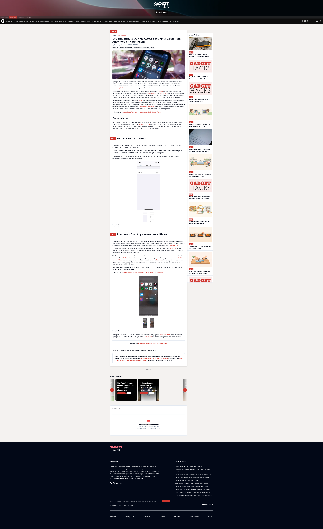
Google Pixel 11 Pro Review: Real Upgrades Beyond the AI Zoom (199, 197)
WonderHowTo (4, 17)
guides (149, 337)
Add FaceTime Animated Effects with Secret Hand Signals (191, 483)
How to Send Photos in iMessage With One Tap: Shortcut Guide (199, 150)
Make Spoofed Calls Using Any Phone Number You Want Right (192, 492)
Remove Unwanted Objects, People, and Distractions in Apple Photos (192, 470)
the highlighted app (126, 258)
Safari (140, 101)
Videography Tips (165, 21)
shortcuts (163, 93)
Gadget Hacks (13, 17)
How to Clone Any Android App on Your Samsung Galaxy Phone (193, 474)
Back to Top (206, 504)
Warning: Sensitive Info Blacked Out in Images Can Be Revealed (193, 495)
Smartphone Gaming (133, 21)
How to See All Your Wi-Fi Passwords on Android (188, 466)
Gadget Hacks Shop (12, 21)
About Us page (139, 478)
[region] (148, 185)
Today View (173, 248)
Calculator (159, 260)
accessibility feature (118, 88)
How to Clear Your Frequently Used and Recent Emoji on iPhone (193, 489)
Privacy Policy (126, 501)
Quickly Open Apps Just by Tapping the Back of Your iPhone (141, 112)
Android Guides (34, 21)
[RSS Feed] (121, 483)
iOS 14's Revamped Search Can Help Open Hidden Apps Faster (142, 273)
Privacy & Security (97, 21)
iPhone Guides (44, 21)
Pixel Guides (63, 21)
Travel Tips (155, 21)
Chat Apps (176, 21)
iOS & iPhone (161, 12)
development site (164, 335)
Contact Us (134, 501)
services (153, 93)
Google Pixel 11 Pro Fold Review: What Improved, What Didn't (199, 78)
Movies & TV (122, 21)
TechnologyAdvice (129, 516)
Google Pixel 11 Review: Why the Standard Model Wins (199, 100)
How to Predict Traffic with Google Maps (186, 480)
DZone (210, 516)
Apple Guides (23, 21)
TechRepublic (147, 516)
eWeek (163, 516)
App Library (174, 245)
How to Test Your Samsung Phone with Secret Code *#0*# (191, 486)
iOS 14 (161, 91)
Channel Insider (194, 516)
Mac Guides (54, 21)
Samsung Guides (73, 21)
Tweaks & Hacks (85, 21)
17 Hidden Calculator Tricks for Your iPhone (152, 343)
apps (148, 93)
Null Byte (28, 17)
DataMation (177, 516)
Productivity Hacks (111, 21)
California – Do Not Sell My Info (147, 501)
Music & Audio (146, 21)
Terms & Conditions (115, 501)
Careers (163, 501)
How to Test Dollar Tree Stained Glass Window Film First (199, 125)
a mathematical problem (146, 107)
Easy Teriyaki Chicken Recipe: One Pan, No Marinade (200, 247)
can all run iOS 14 (144, 124)
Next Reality (21, 17)
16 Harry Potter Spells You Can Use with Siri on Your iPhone (192, 477)
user (146, 337)
